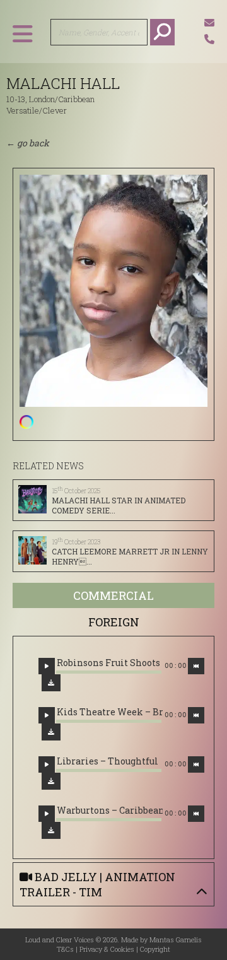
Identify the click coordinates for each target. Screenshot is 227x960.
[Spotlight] (26, 421)
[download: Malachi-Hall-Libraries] (51, 781)
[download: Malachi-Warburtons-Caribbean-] (51, 830)
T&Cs (65, 949)
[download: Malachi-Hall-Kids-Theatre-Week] (51, 731)
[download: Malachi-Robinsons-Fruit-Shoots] (51, 682)
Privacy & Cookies (106, 949)
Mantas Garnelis (175, 939)
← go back (27, 143)
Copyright (155, 949)
